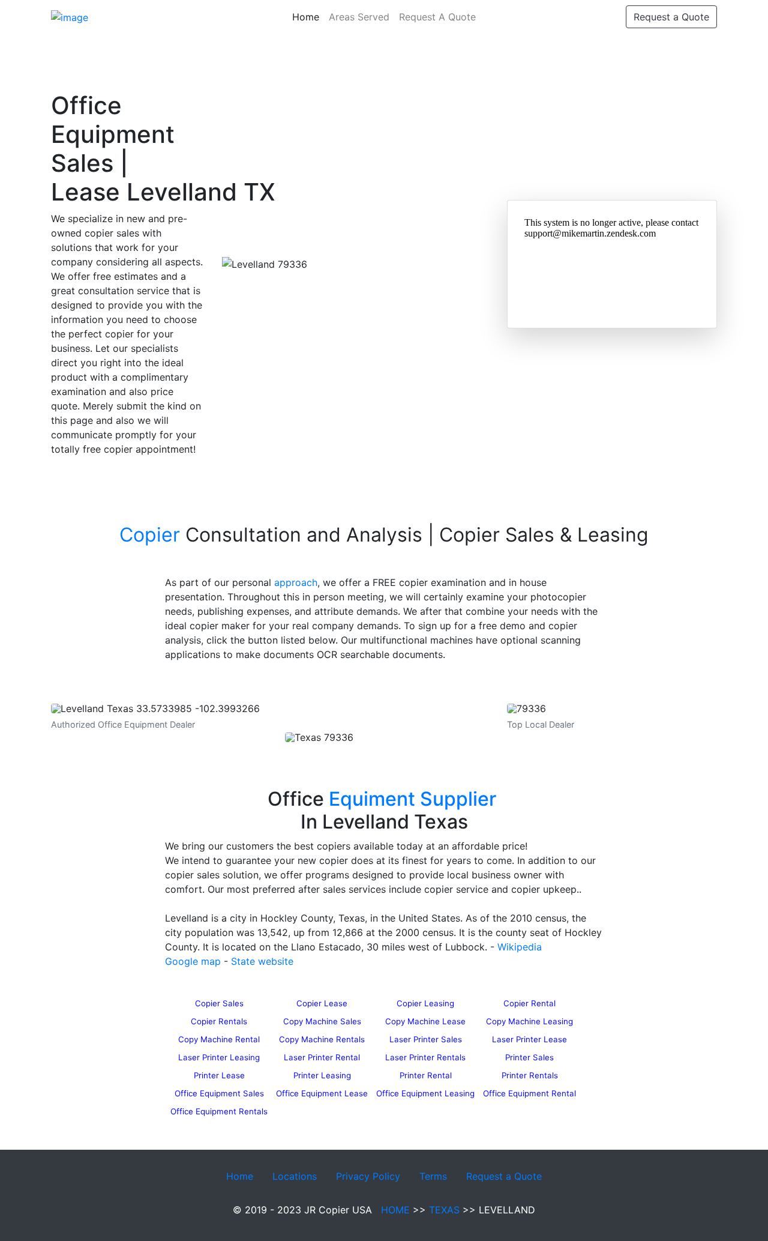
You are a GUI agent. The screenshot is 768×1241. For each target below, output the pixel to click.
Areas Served (359, 17)
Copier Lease (321, 1003)
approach (295, 582)
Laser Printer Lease (529, 1039)
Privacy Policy (368, 1176)
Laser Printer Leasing (219, 1057)
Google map (193, 961)
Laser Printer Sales (425, 1039)
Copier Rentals (219, 1021)
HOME (395, 1210)
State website (262, 961)
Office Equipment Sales (219, 1093)
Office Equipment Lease (322, 1093)
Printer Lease (219, 1075)
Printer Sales (529, 1057)
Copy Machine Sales (322, 1021)
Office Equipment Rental (529, 1093)
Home (308, 16)
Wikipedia (519, 947)
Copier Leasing (425, 1003)
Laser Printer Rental (322, 1057)
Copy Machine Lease (425, 1021)
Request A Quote (437, 17)
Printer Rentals (530, 1075)
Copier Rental (529, 1003)
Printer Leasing (322, 1075)
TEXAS (444, 1210)
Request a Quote (671, 17)
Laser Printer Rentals (425, 1057)
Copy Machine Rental (219, 1039)
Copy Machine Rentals (322, 1039)
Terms (433, 1176)
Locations (294, 1176)
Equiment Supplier (412, 799)
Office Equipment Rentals (219, 1111)
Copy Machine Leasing (529, 1021)
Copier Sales (219, 1003)
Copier (149, 534)
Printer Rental (426, 1075)
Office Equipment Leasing (425, 1093)
